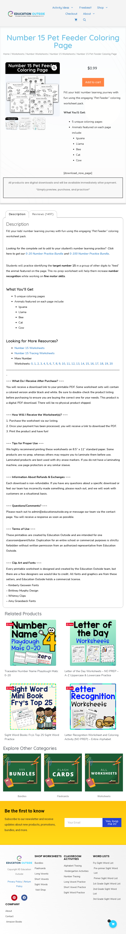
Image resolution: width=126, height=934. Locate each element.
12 (73, 363)
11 (68, 363)
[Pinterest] (14, 898)
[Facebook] (24, 898)
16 (92, 363)
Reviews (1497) (43, 214)
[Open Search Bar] (84, 20)
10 (63, 363)
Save (11, 624)
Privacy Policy (15, 881)
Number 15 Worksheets (62, 54)
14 (82, 363)
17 (96, 363)
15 (87, 363)
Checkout (71, 13)
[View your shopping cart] (76, 20)
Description (17, 214)
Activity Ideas (60, 7)
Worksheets (18, 54)
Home (6, 54)
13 (77, 363)
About (87, 13)
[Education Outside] (26, 13)
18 (101, 363)
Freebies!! (85, 7)
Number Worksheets (37, 54)
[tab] (17, 214)
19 (106, 363)
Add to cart (93, 82)
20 (111, 363)
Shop (100, 7)
